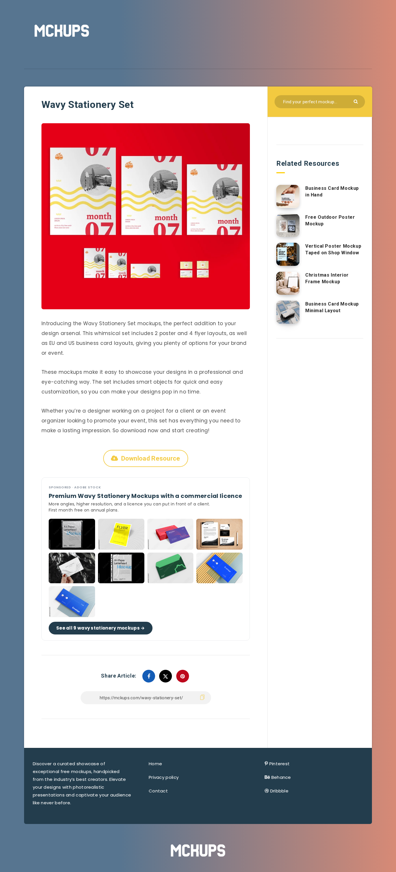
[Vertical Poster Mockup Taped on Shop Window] (287, 254)
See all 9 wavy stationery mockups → (100, 628)
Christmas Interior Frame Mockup (327, 278)
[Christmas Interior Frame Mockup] (287, 283)
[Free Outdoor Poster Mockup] (287, 225)
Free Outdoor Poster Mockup (330, 220)
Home (155, 764)
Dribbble (279, 791)
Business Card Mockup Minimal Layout (332, 307)
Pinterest (279, 764)
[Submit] (356, 101)
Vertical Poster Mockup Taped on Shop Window (333, 249)
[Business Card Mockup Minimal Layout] (287, 312)
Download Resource (150, 458)
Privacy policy (164, 777)
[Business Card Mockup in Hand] (287, 196)
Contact (158, 791)
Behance (281, 777)
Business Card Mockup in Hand (332, 191)
